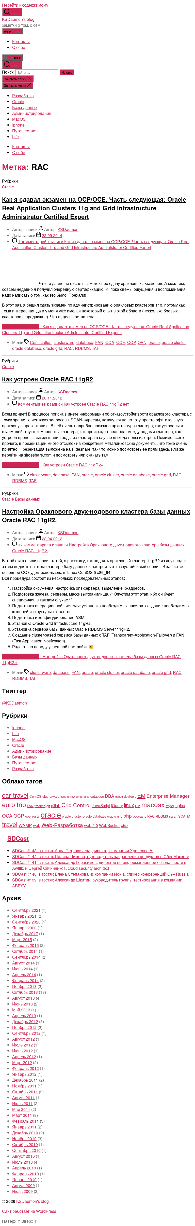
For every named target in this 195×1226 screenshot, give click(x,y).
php (127, 815)
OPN (142, 342)
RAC (68, 348)
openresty (32, 816)
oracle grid (52, 348)
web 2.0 (91, 825)
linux (129, 805)
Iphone (18, 125)
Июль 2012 (22, 1045)
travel (10, 824)
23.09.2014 (52, 235)
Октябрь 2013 (25, 992)
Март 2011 (22, 1115)
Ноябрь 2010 (24, 1138)
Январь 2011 (24, 1127)
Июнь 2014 (22, 969)
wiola (124, 825)
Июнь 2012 (22, 1051)
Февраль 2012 (25, 1068)
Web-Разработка (62, 825)
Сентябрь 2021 (26, 910)
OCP (131, 342)
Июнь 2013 (22, 1004)
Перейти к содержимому (25, 5)
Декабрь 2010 (25, 1133)
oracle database (26, 348)
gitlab (55, 805)
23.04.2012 (52, 539)
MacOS (19, 119)
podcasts (139, 816)
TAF (95, 348)
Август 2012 (23, 1039)
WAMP (25, 825)
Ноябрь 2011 (24, 1086)
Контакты (21, 41)
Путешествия (25, 131)
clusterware (64, 342)
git (48, 805)
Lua (137, 805)
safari (173, 816)
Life (15, 137)
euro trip (14, 804)
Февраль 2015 (25, 945)
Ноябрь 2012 (24, 1027)
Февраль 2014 (25, 980)
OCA (109, 342)
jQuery (117, 805)
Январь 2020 (24, 928)
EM (141, 795)
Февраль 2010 (25, 1174)
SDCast (18, 838)
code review (67, 796)
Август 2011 (23, 1097)
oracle (154, 342)
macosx (153, 804)
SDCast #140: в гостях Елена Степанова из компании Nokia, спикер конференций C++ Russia (100, 874)
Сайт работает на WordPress (29, 1211)
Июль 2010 (22, 1162)
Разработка (23, 96)
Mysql (170, 805)
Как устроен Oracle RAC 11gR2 (47, 379)
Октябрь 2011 (25, 1092)
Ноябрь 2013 (24, 986)
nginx (180, 805)
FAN (99, 342)
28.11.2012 (52, 398)
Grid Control (76, 805)
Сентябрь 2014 (26, 957)
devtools (130, 796)
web (36, 825)
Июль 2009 (22, 1191)
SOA (181, 816)
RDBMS (82, 348)
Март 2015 (22, 939)
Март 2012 (22, 1062)
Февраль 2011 (25, 1121)
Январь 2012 (24, 1074)
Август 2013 (23, 998)
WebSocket (109, 825)
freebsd (40, 805)
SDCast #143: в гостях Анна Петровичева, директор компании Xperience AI (82, 850)
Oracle (18, 101)
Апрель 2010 (24, 1168)
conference (82, 796)
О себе (18, 47)
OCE (120, 342)
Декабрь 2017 (25, 933)
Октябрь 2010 (25, 1144)
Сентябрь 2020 (26, 922)
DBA (109, 796)
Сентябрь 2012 (26, 1033)
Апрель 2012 (24, 1056)
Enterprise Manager (168, 795)
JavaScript (101, 805)
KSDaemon (68, 229)
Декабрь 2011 (25, 1080)
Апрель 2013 (24, 1015)
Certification (41, 342)
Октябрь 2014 (25, 951)
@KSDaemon (14, 703)
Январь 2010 (24, 1179)
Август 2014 (23, 963)
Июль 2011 (22, 1103)
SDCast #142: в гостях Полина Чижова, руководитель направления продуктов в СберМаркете (100, 856)
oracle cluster (174, 342)
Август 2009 (23, 1185)
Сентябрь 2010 (26, 1150)
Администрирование (31, 113)
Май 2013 (21, 1010)
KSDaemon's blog (18, 19)
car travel (15, 795)
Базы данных (24, 107)
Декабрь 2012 (25, 1021)
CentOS (35, 796)
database (84, 342)
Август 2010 (23, 1156)
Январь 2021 (24, 916)
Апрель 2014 (24, 974)
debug (119, 796)
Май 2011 (21, 1109)
